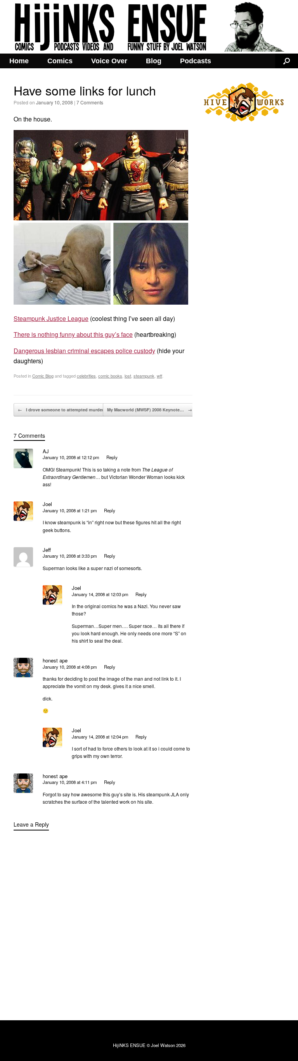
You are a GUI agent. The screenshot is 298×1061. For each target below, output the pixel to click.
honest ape (55, 660)
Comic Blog (43, 376)
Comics (60, 61)
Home (19, 61)
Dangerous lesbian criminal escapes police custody (84, 350)
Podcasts (195, 61)
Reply (112, 457)
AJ (46, 451)
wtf (159, 376)
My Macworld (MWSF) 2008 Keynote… (149, 410)
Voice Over (109, 61)
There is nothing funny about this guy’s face (73, 334)
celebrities (86, 376)
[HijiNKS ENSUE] (149, 27)
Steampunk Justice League (51, 318)
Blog (153, 61)
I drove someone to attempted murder (61, 410)
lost (128, 376)
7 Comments (89, 102)
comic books (110, 376)
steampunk (143, 376)
